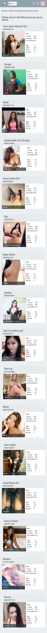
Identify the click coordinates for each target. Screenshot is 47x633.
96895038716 (8, 29)
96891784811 (9, 448)
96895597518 (9, 600)
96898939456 (9, 67)
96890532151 (9, 219)
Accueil (5, 11)
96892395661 (9, 143)
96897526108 (8, 410)
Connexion (38, 3)
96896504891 (9, 296)
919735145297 (8, 562)
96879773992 (9, 524)
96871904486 (9, 372)
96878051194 (8, 105)
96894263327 (8, 258)
